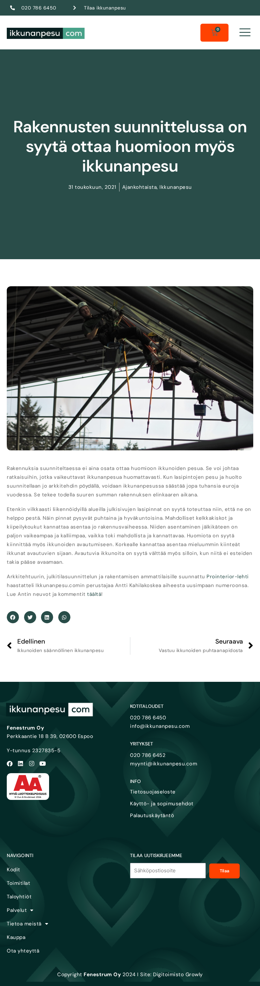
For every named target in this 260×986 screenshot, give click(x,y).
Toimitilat (18, 883)
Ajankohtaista (139, 187)
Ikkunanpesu (175, 187)
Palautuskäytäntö (152, 815)
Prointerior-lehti (228, 576)
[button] (13, 617)
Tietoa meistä (24, 923)
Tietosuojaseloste (153, 791)
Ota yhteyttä (23, 950)
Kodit (13, 869)
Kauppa (16, 937)
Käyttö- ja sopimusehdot (162, 803)
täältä (94, 594)
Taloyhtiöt (19, 896)
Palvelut (17, 910)
